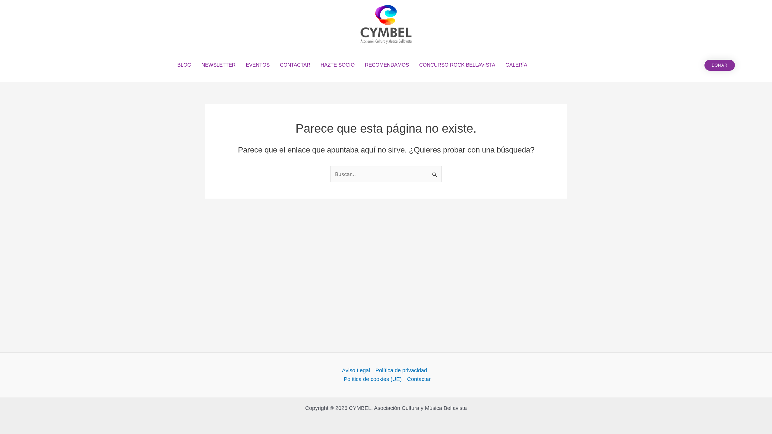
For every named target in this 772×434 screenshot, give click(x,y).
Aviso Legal (356, 370)
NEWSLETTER (218, 65)
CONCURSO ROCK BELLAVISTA (457, 65)
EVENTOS (258, 65)
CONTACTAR (295, 65)
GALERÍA (516, 65)
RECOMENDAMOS (387, 65)
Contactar (419, 379)
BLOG (184, 65)
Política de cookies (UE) (373, 379)
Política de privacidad (401, 370)
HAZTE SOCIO (338, 65)
